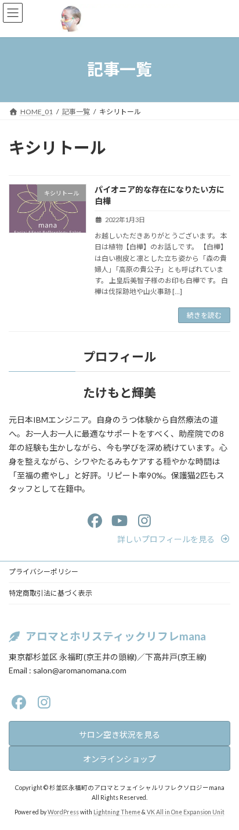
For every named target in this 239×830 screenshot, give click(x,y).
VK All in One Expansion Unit (185, 812)
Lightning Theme (116, 812)
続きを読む (204, 315)
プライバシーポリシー (43, 571)
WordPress (63, 812)
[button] (173, 539)
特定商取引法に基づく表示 (50, 593)
